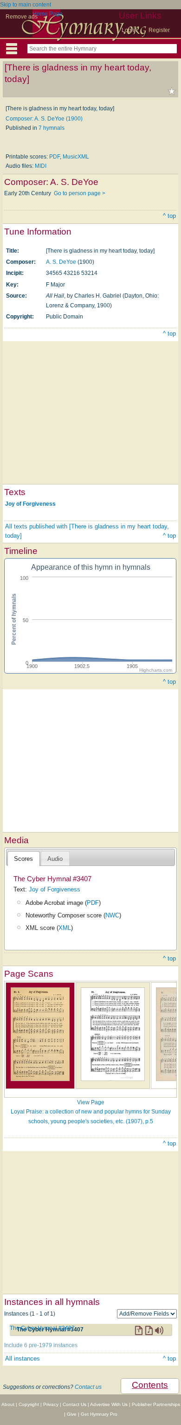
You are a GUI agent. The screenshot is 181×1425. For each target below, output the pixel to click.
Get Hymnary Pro (99, 1414)
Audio (55, 858)
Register (159, 30)
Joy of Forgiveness (30, 504)
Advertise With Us (109, 1404)
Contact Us (74, 1404)
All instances (22, 1358)
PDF (54, 156)
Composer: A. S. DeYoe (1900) (44, 118)
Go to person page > (79, 193)
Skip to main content (25, 4)
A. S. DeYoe (61, 262)
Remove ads (22, 16)
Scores (23, 858)
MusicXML (76, 156)
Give (72, 1414)
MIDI (40, 166)
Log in (129, 30)
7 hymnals (52, 128)
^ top (169, 215)
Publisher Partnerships (156, 1404)
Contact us (88, 1387)
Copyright (29, 1404)
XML (64, 927)
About (7, 1404)
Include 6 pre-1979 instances (41, 1345)
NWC (112, 915)
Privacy (50, 1404)
